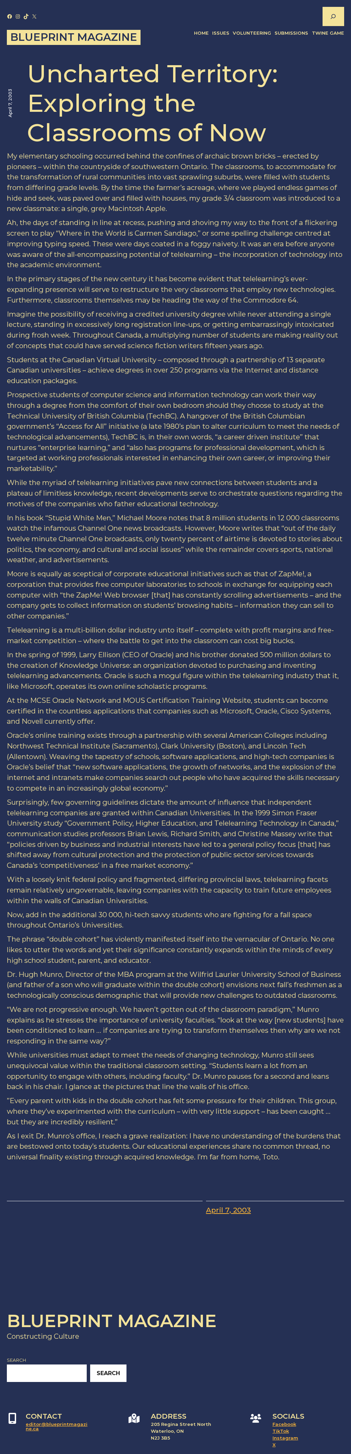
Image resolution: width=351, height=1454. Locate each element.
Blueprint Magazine (73, 37)
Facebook (284, 1424)
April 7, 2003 (228, 1210)
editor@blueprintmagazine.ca (56, 1426)
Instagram (285, 1438)
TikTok (281, 1431)
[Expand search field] (333, 16)
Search (16, 1360)
